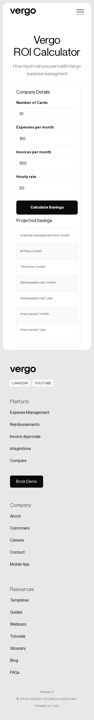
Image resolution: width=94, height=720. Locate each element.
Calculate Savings (47, 207)
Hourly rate (26, 177)
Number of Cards (32, 103)
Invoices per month (33, 152)
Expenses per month (35, 127)
